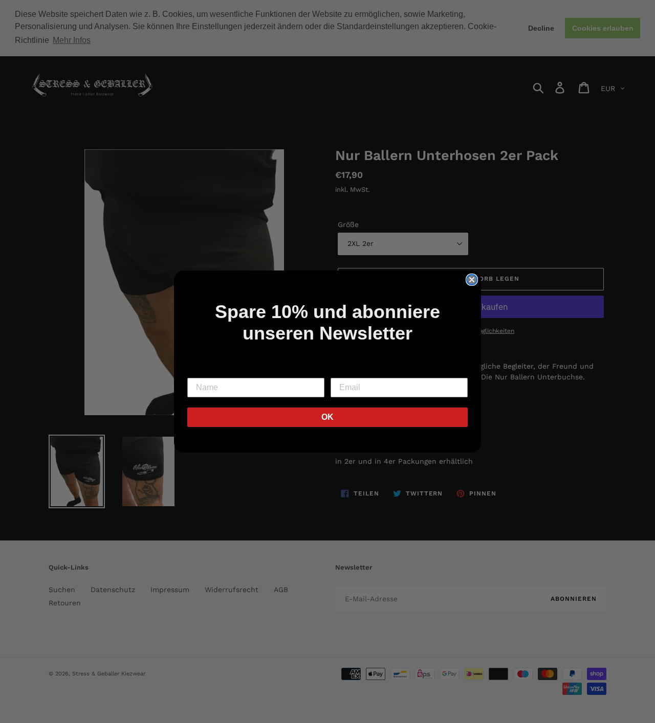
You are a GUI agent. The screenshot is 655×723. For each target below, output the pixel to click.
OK (327, 417)
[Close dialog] (472, 280)
